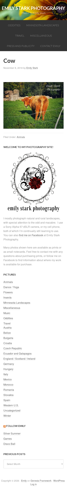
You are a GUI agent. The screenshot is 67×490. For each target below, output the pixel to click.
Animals (21, 137)
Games (7, 438)
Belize (7, 333)
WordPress (59, 480)
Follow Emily (16, 425)
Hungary (8, 369)
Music (6, 313)
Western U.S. (11, 405)
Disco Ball (9, 444)
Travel (7, 323)
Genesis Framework (41, 480)
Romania (8, 390)
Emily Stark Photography (33, 8)
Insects (7, 297)
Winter (7, 415)
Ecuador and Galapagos (17, 353)
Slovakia (8, 395)
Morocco (8, 384)
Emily (24, 480)
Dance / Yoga (11, 287)
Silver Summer (11, 433)
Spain (6, 400)
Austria (7, 327)
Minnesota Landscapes (16, 302)
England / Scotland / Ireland (19, 358)
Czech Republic (12, 348)
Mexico (7, 379)
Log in (33, 484)
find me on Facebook (31, 235)
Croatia (7, 343)
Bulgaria (8, 338)
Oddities (8, 318)
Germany (8, 364)
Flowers (8, 292)
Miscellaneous (11, 308)
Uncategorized (11, 410)
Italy (5, 374)
